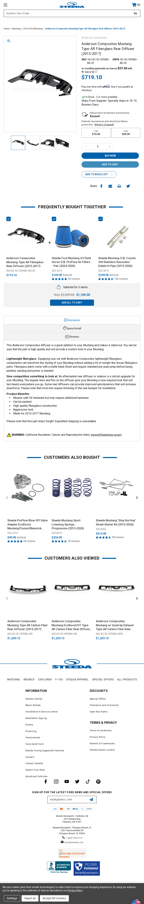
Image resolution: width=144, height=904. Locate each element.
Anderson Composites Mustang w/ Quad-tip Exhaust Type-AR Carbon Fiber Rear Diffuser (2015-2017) (115, 625)
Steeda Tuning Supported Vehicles (44, 750)
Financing (31, 731)
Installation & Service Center (41, 711)
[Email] (110, 186)
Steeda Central (33, 699)
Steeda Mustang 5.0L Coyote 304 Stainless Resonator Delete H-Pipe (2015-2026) (117, 262)
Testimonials (32, 737)
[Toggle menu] (17, 5)
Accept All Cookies (54, 898)
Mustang (13, 679)
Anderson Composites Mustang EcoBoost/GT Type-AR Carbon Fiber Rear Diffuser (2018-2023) (71, 625)
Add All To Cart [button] (72, 302)
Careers (29, 757)
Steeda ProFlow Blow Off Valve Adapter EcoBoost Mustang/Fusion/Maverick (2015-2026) (27, 524)
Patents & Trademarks (102, 743)
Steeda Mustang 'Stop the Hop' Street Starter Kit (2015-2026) (116, 522)
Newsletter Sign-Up (36, 718)
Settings (12, 898)
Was (64, 295)
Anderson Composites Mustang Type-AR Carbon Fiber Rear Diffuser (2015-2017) (27, 625)
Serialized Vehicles (36, 776)
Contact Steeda (34, 763)
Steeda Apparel (77, 679)
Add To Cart (28, 512)
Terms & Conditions (101, 730)
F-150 (59, 679)
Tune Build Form (34, 744)
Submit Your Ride (35, 770)
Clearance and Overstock (104, 705)
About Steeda (33, 705)
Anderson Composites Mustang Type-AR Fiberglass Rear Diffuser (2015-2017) (25, 262)
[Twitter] (128, 186)
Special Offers (103, 679)
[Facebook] (101, 186)
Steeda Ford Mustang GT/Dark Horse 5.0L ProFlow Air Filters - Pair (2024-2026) (71, 262)
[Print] (119, 186)
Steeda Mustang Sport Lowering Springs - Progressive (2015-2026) (68, 524)
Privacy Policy (98, 737)
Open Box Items (99, 711)
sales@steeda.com (73, 842)
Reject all (30, 898)
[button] (110, 70)
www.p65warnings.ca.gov (106, 434)
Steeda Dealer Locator (102, 750)
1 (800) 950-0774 (74, 838)
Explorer (45, 679)
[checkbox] (8, 219)
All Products (127, 679)
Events (29, 725)
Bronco (29, 679)
